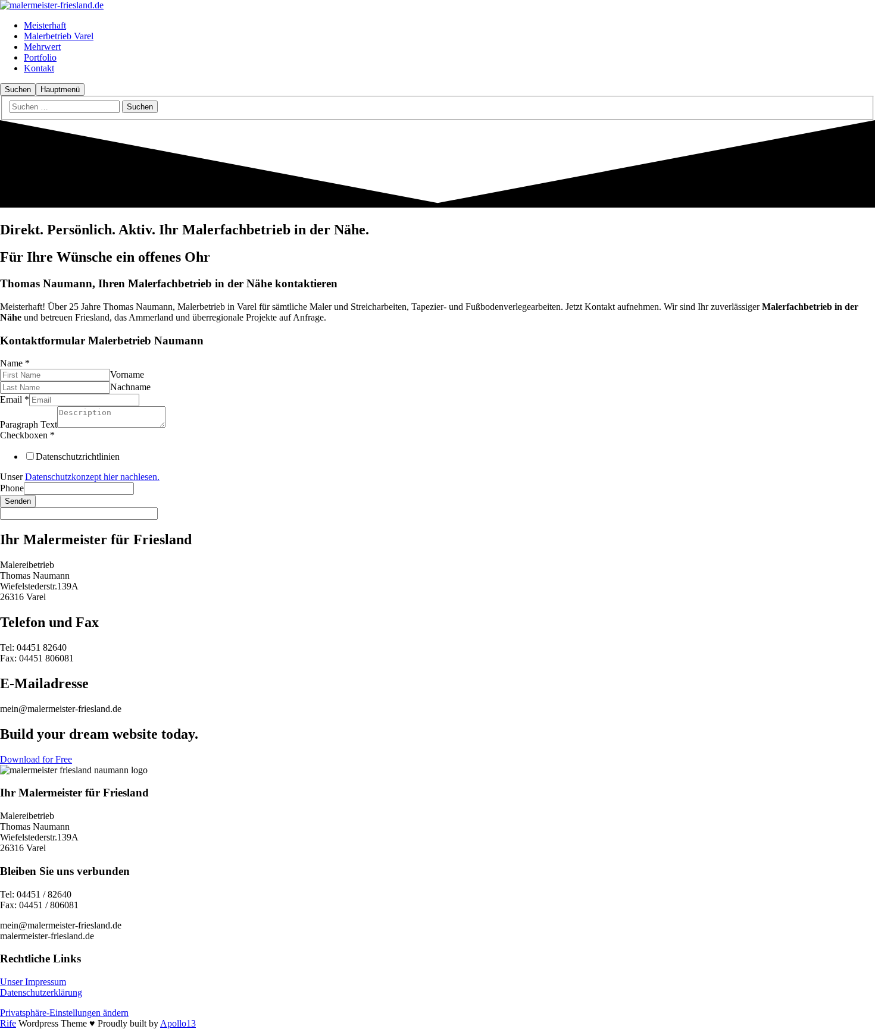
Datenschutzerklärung (41, 992)
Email (14, 399)
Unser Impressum (33, 982)
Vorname (127, 374)
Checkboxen (27, 435)
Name (15, 363)
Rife (8, 1023)
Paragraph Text (28, 424)
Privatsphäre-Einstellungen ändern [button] (64, 1013)
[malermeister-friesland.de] (52, 5)
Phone (12, 488)
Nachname (130, 387)
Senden (18, 501)
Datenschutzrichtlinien (78, 456)
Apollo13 (178, 1023)
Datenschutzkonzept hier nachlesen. (92, 477)
